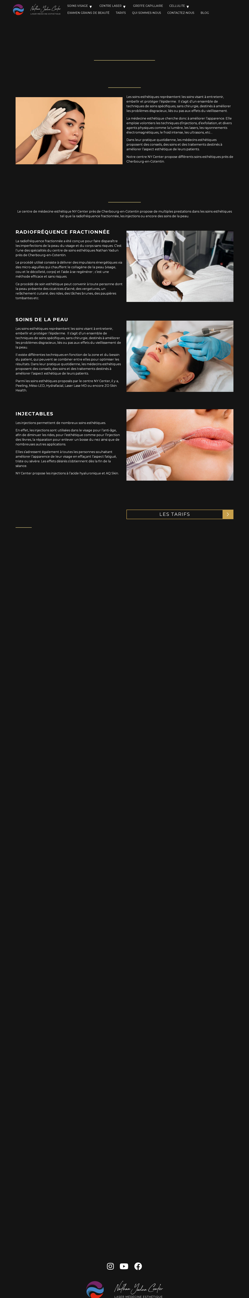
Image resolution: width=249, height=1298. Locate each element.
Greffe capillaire (148, 6)
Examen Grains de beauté (88, 13)
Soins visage (77, 6)
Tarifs (121, 13)
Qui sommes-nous (146, 13)
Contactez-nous (180, 13)
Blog (205, 13)
